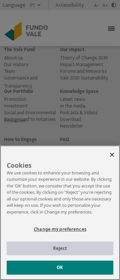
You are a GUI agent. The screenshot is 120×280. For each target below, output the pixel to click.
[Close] (112, 154)
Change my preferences (60, 229)
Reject (60, 248)
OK (60, 267)
